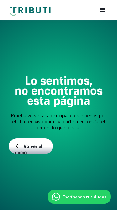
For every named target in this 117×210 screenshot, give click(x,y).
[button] (103, 10)
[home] (29, 8)
